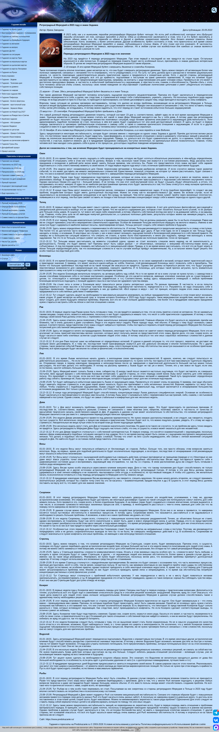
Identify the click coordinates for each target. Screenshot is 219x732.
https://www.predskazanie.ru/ (60, 719)
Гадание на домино (10, 87)
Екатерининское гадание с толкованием (19, 33)
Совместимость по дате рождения (16, 234)
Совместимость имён (11, 238)
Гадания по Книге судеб (12, 29)
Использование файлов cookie (190, 724)
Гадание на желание (10, 44)
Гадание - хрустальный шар (13, 105)
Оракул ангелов (8, 151)
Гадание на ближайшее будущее (16, 40)
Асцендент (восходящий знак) (14, 186)
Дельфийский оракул (11, 148)
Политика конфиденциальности (157, 724)
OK (137, 730)
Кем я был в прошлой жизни (14, 227)
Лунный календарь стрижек (13, 210)
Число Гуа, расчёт (9, 242)
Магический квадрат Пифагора (15, 231)
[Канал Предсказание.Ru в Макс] (216, 730)
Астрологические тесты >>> (13, 190)
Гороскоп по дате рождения (13, 179)
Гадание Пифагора (10, 97)
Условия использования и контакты (122, 724)
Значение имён (8, 255)
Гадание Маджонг (9, 126)
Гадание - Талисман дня (12, 83)
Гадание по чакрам (10, 90)
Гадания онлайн (18, 25)
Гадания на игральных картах (14, 62)
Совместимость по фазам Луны (15, 217)
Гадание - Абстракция (11, 123)
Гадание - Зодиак (9, 80)
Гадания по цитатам (10, 130)
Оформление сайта (18, 268)
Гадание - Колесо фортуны (13, 101)
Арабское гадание (9, 119)
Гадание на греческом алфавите (15, 140)
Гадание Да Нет (8, 51)
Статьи (5, 259)
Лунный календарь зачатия (13, 214)
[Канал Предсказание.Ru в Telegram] (216, 715)
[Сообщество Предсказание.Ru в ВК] (216, 722)
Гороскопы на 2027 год (11, 165)
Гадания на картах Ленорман (14, 69)
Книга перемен (8, 76)
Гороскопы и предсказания (19, 156)
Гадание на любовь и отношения (16, 37)
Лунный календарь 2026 (12, 203)
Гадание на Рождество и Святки (15, 115)
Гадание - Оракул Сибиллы (13, 133)
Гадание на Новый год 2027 (13, 112)
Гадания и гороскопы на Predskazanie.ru (69, 724)
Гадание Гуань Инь (10, 144)
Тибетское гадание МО (11, 94)
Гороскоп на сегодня (10, 161)
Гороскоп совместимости (12, 175)
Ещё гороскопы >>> (10, 193)
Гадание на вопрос (10, 47)
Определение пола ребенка (14, 207)
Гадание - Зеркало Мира (12, 108)
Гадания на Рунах (9, 72)
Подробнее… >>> (127, 730)
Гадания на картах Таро (12, 58)
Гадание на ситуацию (11, 54)
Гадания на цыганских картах (14, 65)
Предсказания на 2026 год (13, 172)
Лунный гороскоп (9, 183)
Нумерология (19, 223)
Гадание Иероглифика (11, 137)
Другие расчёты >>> (10, 245)
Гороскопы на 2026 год (11, 168)
